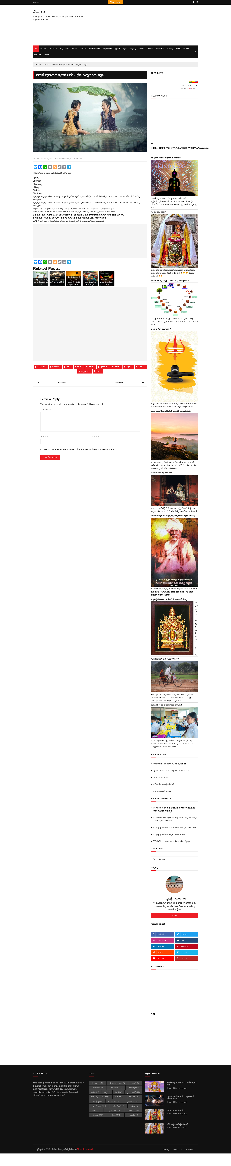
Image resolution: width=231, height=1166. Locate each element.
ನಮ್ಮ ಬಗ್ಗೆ (132, 48)
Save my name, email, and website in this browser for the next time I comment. (78, 449)
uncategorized (117, 1083)
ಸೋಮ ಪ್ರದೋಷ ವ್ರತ (158, 212)
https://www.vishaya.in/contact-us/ (49, 1095)
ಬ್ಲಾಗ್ (125, 48)
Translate (195, 88)
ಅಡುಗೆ (150, 48)
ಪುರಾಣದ (103, 366)
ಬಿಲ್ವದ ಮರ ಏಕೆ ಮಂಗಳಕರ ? (161, 329)
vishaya (68, 159)
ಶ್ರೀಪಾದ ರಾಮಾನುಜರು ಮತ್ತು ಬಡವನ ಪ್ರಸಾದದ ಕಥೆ (171, 770)
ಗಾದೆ (94, 1096)
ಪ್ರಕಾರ (117, 366)
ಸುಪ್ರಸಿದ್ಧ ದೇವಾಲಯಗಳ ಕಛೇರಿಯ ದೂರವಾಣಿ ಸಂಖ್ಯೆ (168, 599)
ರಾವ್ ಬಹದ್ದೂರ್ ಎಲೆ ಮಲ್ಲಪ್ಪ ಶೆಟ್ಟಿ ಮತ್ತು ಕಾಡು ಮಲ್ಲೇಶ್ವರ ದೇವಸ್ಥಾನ (173, 515)
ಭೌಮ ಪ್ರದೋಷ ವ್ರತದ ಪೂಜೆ (163, 784)
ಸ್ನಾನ (97, 371)
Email (95, 436)
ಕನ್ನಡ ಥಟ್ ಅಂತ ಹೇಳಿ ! (177, 834)
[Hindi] (190, 82)
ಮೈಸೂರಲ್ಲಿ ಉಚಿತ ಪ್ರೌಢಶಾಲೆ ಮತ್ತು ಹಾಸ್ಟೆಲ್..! (166, 705)
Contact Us (177, 1149)
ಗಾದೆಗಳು (83, 48)
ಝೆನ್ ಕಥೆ (120, 1096)
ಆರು (68, 366)
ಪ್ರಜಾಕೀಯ (38, 54)
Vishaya (55, 366)
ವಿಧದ (129, 366)
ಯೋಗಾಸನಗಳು (94, 48)
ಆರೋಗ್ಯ (170, 48)
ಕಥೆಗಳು (74, 48)
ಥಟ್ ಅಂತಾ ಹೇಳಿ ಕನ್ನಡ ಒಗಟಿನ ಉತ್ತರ (183, 827)
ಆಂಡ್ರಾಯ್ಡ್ (98, 1087)
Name (44, 436)
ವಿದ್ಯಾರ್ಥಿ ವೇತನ (113, 1110)
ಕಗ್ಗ (61, 48)
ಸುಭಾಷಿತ (133, 1115)
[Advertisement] (143, 25)
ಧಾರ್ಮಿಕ (186, 48)
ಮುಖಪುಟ (36, 2)
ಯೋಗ (46, 54)
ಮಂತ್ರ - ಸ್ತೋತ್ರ (99, 1106)
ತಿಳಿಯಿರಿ (174, 915)
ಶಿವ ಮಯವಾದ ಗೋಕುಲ (162, 791)
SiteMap (189, 1149)
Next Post (119, 382)
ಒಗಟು (95, 1092)
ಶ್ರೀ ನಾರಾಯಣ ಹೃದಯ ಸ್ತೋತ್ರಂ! (179, 841)
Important (97, 1083)
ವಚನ (67, 48)
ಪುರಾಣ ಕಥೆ (114, 1101)
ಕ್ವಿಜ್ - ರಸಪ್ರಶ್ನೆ (133, 1092)
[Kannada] (193, 82)
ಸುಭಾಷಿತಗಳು (107, 48)
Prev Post (62, 382)
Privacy (166, 1149)
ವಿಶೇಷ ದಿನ (133, 1110)
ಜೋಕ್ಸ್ (178, 48)
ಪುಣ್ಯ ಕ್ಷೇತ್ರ (97, 1101)
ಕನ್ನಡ (79, 366)
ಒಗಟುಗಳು (53, 48)
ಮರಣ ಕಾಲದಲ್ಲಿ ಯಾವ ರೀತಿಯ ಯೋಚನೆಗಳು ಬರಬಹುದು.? (171, 411)
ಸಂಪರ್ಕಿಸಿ (141, 48)
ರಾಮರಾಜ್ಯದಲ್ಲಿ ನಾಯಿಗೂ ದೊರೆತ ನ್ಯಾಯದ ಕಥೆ (169, 763)
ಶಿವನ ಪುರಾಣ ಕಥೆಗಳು (161, 777)
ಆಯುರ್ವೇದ (160, 48)
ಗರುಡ (91, 366)
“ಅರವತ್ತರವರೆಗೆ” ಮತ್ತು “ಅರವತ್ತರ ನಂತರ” (165, 659)
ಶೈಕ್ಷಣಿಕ (117, 48)
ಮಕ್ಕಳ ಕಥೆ (118, 1106)
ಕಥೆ (118, 1092)
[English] (196, 82)
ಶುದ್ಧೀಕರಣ (85, 371)
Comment (46, 409)
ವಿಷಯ (39, 12)
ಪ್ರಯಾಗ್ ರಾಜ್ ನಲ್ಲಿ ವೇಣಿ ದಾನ (161, 472)
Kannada (41, 366)
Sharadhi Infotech (85, 1149)
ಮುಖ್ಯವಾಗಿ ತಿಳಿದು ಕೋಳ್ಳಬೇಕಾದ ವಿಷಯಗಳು (166, 157)
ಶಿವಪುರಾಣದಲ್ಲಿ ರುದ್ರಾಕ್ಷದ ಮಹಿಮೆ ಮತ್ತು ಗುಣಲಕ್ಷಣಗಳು (170, 280)
